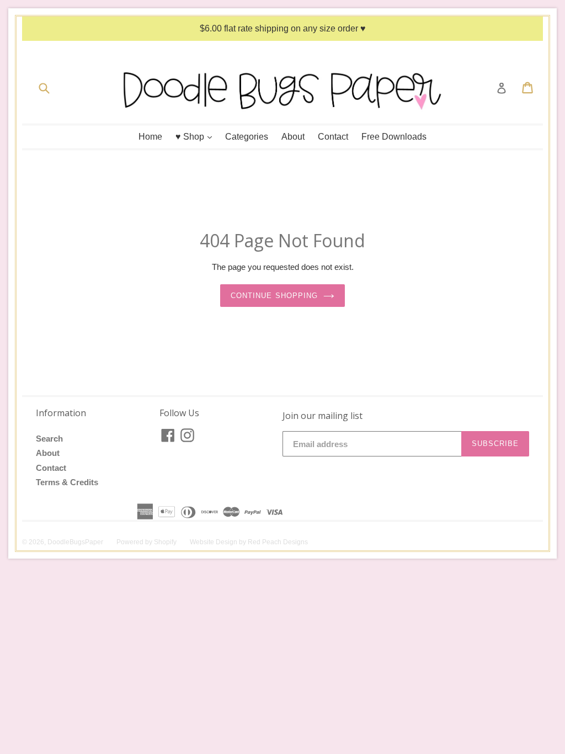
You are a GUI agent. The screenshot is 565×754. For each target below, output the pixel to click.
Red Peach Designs (278, 542)
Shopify (165, 542)
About (293, 136)
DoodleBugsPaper (75, 542)
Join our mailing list (322, 416)
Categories (246, 136)
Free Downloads (394, 136)
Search (49, 438)
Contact (333, 136)
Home (150, 136)
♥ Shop (196, 136)
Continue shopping (274, 295)
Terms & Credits (67, 482)
